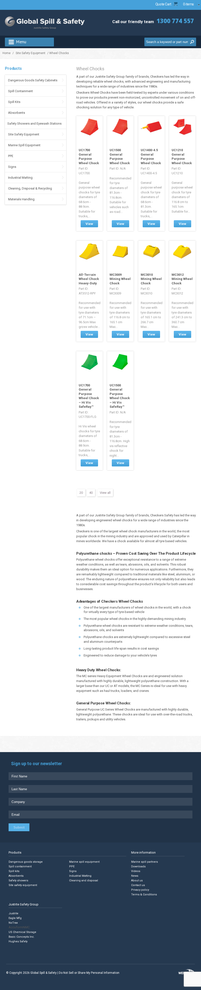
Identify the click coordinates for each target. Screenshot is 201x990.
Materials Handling (21, 199)
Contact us (138, 885)
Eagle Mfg (15, 918)
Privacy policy (140, 889)
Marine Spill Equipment (24, 145)
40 (91, 493)
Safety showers (18, 880)
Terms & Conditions (144, 894)
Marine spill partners (144, 861)
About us (137, 880)
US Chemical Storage (22, 932)
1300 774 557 (175, 21)
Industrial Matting (20, 177)
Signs (12, 167)
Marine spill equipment (84, 861)
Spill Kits (14, 102)
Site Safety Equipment (30, 53)
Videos (135, 871)
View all (105, 493)
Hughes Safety (18, 941)
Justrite (13, 913)
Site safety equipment (23, 885)
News (134, 875)
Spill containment (20, 866)
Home (6, 53)
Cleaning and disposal (83, 880)
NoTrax (13, 922)
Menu (21, 41)
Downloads (138, 866)
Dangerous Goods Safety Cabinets (32, 80)
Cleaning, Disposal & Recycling (30, 188)
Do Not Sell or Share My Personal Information (89, 973)
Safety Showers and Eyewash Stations (34, 123)
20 (81, 493)
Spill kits (14, 871)
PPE (10, 156)
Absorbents (16, 113)
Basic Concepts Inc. (22, 936)
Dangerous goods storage (26, 861)
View (89, 224)
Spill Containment (20, 91)
